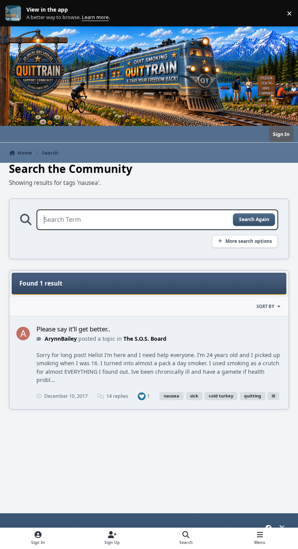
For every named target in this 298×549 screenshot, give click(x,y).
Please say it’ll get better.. (73, 328)
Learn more (15, 13)
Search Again (254, 219)
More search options (248, 241)
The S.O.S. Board (144, 338)
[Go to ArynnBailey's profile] (23, 333)
